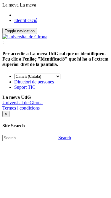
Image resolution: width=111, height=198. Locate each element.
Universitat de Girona (22, 102)
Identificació (25, 20)
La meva (10, 4)
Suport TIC (25, 87)
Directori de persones (34, 81)
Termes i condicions (21, 107)
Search (64, 137)
